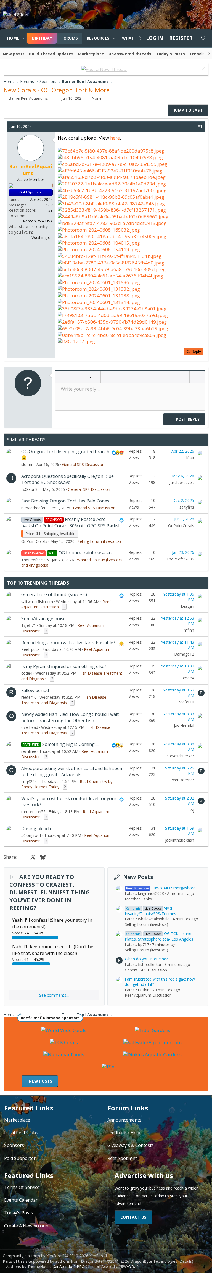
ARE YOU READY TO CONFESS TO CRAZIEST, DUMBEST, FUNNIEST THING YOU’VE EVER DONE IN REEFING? (49, 892)
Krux (190, 457)
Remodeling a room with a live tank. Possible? (68, 643)
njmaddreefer (33, 507)
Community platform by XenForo (57, 1255)
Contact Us (133, 1217)
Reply (196, 351)
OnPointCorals (34, 541)
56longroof (31, 835)
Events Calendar (21, 1200)
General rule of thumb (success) (54, 594)
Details (185, 1261)
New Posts (138, 877)
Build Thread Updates (51, 53)
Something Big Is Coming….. (70, 744)
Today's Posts (170, 53)
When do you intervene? (146, 959)
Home (13, 38)
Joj (191, 810)
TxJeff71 (28, 625)
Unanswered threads (130, 53)
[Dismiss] (203, 69)
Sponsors (14, 1145)
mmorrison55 (33, 811)
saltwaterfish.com (37, 601)
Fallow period (35, 690)
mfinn (189, 630)
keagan (187, 606)
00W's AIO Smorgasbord (160, 887)
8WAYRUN (130, 1266)
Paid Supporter (20, 1158)
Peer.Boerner (182, 779)
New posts (14, 53)
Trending (198, 53)
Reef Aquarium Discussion (148, 995)
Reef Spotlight (122, 1158)
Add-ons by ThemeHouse (29, 1266)
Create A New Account (27, 1226)
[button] (23, 38)
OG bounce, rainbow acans (86, 553)
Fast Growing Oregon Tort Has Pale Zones (65, 501)
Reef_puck (30, 649)
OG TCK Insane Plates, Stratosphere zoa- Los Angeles (159, 936)
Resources (98, 38)
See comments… (54, 995)
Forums (69, 38)
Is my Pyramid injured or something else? (63, 666)
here (115, 138)
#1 (200, 126)
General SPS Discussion (83, 464)
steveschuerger (180, 755)
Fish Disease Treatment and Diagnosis (63, 700)
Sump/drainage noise (43, 618)
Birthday (42, 38)
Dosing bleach (36, 829)
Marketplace (91, 53)
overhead (29, 727)
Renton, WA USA (38, 221)
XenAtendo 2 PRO (69, 1266)
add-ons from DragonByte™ (80, 1261)
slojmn (27, 464)
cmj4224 (29, 781)
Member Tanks (138, 899)
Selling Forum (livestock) (99, 541)
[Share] (192, 126)
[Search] (203, 38)
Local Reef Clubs (21, 1133)
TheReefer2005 (35, 559)
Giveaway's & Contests (130, 1145)
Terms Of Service (21, 1187)
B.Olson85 (30, 489)
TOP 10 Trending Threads (38, 583)
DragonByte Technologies (153, 1261)
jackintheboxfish (179, 840)
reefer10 (28, 697)
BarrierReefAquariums (28, 98)
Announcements (124, 1120)
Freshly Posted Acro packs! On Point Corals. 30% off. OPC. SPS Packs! (70, 522)
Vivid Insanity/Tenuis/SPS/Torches (150, 910)
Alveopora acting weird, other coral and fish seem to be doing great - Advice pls (72, 771)
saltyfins (186, 507)
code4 (26, 673)
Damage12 (184, 654)
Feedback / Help (123, 1133)
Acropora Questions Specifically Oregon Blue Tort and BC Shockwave (67, 479)
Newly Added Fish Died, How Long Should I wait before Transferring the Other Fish (70, 717)
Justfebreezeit (181, 482)
